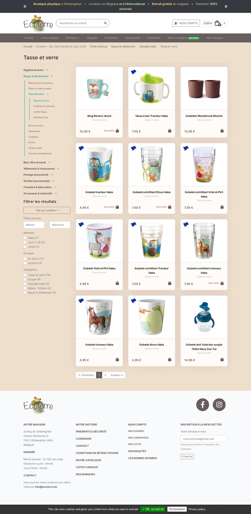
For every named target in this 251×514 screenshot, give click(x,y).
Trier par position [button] (45, 210)
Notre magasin (34, 424)
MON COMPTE (188, 23)
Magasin (92, 37)
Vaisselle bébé (147, 46)
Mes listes (134, 444)
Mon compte (137, 424)
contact (30, 475)
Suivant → (117, 375)
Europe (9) (34, 279)
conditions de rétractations (97, 452)
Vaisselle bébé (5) (38, 283)
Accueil (28, 37)
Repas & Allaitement (123, 46)
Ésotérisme (153, 37)
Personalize (177, 509)
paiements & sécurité (91, 431)
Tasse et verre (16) (39, 274)
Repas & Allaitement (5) (42, 292)
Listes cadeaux (50, 37)
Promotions (111, 37)
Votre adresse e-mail (193, 431)
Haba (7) (33, 237)
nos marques (85, 474)
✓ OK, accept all (153, 509)
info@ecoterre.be (46, 486)
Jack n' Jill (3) (36, 242)
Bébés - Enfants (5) (39, 288)
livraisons (83, 438)
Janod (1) (33, 246)
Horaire (29, 452)
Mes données (136, 431)
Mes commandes (138, 437)
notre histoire (86, 424)
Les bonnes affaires (142, 458)
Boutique (72, 37)
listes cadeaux (87, 467)
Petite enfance (98, 46)
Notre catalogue (183, 37)
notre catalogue (88, 460)
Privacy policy (197, 509)
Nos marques (215, 37)
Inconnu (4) (35, 263)
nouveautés (137, 451)
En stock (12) (36, 258)
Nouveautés (133, 37)
